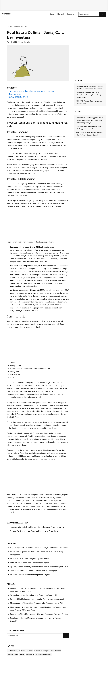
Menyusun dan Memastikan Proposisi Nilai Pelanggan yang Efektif (37, 603)
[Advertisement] (54, 5)
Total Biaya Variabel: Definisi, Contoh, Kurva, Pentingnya (33, 570)
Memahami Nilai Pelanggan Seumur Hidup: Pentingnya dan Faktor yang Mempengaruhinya (90, 120)
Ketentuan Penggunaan (70, 696)
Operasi (22, 654)
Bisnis (23, 651)
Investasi (37, 651)
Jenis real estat (15, 94)
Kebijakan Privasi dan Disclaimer (38, 696)
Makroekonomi (55, 651)
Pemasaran (30, 654)
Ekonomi (29, 651)
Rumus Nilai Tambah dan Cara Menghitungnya (29, 562)
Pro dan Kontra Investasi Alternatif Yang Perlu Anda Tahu (34, 531)
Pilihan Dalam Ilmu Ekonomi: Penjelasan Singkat (30, 574)
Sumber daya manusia (43, 654)
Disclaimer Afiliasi (55, 696)
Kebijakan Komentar (86, 696)
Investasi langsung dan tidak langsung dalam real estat (32, 91)
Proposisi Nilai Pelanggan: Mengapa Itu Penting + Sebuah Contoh (37, 599)
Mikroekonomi (13, 654)
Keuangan (45, 651)
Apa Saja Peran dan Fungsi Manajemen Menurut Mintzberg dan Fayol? (39, 566)
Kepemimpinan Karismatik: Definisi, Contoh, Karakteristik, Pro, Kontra (39, 548)
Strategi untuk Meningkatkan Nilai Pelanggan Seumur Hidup (35, 595)
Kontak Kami (98, 696)
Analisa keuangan (14, 651)
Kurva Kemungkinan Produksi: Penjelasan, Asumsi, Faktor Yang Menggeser (89, 94)
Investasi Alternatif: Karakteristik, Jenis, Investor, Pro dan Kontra (37, 527)
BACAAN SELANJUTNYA (18, 97)
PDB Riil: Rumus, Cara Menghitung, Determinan (29, 558)
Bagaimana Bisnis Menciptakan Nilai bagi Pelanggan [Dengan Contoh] (39, 614)
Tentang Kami (22, 696)
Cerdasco (6, 13)
